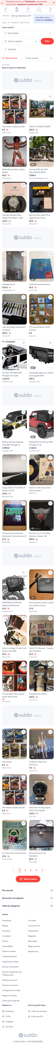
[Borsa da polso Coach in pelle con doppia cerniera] (41, 591)
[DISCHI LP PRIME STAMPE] (41, 113)
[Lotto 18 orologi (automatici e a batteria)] (14, 315)
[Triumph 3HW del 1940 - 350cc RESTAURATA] (41, 158)
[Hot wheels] (14, 750)
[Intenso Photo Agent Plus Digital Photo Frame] (41, 203)
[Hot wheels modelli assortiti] (14, 113)
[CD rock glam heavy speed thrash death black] (14, 681)
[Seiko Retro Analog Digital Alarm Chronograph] (41, 796)
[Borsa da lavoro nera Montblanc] (41, 841)
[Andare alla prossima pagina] (42, 870)
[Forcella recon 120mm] (41, 681)
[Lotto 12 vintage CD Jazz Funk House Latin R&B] (14, 636)
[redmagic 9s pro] (14, 271)
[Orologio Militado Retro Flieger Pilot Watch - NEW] (14, 203)
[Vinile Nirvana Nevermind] (41, 271)
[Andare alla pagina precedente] (13, 870)
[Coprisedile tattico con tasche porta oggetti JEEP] (41, 361)
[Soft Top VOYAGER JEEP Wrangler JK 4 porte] (14, 361)
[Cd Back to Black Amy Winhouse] (41, 750)
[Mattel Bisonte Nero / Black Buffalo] (14, 158)
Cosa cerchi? (8, 27)
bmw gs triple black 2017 (21, 16)
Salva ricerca (11, 58)
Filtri (47, 41)
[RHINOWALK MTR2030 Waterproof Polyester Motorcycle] (14, 591)
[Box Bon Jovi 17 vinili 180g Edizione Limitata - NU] (41, 522)
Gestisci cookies (9, 951)
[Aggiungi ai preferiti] (23, 97)
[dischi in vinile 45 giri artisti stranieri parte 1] (41, 476)
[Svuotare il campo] (50, 33)
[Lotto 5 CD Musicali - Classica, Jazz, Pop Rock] (41, 636)
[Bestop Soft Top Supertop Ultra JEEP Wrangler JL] (14, 430)
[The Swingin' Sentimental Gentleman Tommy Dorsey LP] (14, 522)
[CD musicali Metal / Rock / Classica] (41, 315)
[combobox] (28, 33)
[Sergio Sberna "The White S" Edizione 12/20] (14, 476)
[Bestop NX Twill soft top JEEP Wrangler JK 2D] (41, 430)
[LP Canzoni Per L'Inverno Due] (14, 841)
